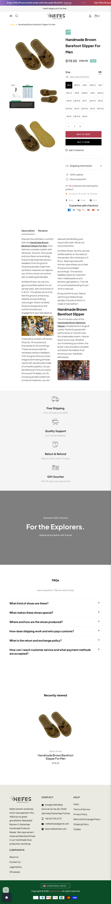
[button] (54, 879)
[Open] (6, 897)
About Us (13, 856)
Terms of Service (82, 809)
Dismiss (59, 2)
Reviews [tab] (43, 230)
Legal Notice (15, 866)
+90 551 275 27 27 (53, 818)
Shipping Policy (81, 824)
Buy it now (83, 142)
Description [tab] (28, 230)
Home (12, 24)
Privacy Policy (80, 814)
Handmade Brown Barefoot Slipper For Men (55, 757)
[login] (90, 16)
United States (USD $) (56, 885)
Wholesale (14, 871)
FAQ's (76, 804)
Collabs (77, 829)
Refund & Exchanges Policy (87, 819)
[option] (35, 55)
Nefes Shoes (55, 751)
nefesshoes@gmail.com (57, 823)
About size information (79, 76)
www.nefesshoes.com (56, 828)
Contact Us (15, 861)
